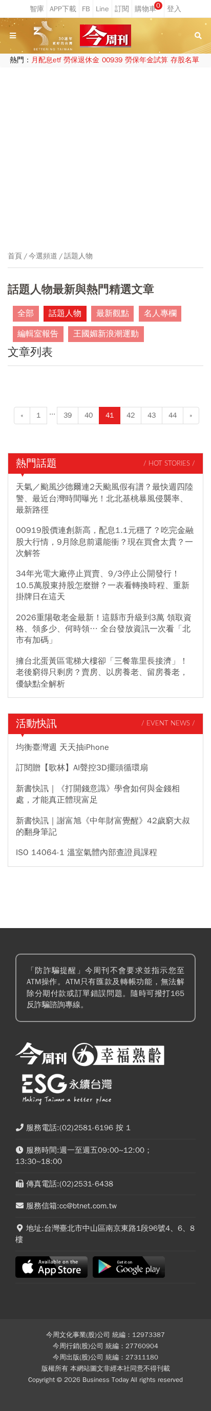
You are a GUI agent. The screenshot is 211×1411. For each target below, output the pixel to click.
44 (172, 415)
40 (89, 415)
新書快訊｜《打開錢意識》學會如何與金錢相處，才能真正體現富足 (98, 794)
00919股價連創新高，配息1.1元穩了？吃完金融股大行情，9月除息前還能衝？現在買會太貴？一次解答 (105, 541)
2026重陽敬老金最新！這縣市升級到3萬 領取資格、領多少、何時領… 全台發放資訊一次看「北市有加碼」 (104, 629)
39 (68, 415)
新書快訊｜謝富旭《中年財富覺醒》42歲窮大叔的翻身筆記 (103, 826)
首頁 (15, 256)
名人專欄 (160, 313)
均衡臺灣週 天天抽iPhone (62, 747)
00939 (112, 60)
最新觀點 (112, 313)
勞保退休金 (81, 60)
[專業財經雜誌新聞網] (105, 36)
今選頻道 (43, 256)
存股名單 (185, 60)
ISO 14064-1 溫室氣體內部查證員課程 (86, 852)
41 (110, 415)
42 (130, 415)
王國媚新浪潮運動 (106, 334)
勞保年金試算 (146, 60)
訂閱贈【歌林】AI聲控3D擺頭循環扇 (82, 768)
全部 (25, 313)
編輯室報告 (37, 334)
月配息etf (46, 60)
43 (151, 415)
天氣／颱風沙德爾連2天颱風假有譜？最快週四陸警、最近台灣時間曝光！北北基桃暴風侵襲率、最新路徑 (104, 498)
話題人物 (78, 256)
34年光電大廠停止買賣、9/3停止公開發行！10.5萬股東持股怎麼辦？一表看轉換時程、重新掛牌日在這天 (102, 585)
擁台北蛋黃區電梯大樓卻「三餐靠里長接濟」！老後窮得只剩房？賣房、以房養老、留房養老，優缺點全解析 (102, 672)
